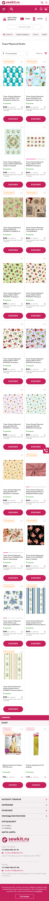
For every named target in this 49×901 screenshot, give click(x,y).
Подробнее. (38, 891)
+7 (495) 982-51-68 (10, 867)
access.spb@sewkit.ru (14, 853)
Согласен (24, 896)
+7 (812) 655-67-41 (10, 850)
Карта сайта (8, 832)
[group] (36, 141)
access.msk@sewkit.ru (14, 870)
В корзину (13, 119)
